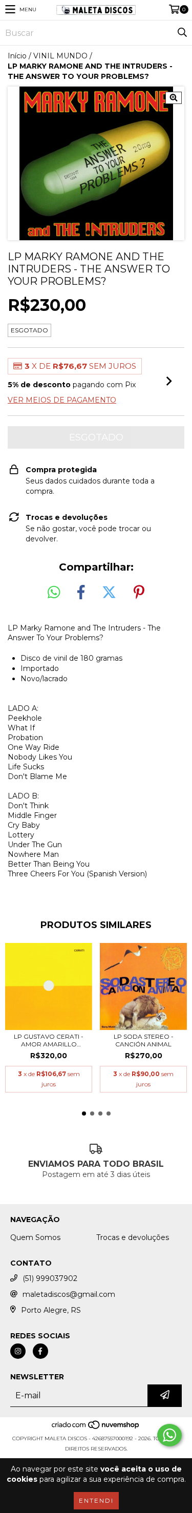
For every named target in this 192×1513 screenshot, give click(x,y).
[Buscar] (182, 33)
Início (17, 55)
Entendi (96, 1500)
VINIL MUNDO (60, 55)
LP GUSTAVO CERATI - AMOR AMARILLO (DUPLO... (48, 1040)
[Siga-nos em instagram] (18, 1351)
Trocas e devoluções (132, 1237)
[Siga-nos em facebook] (40, 1351)
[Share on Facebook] (81, 592)
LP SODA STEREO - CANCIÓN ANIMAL (144, 1040)
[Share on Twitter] (109, 592)
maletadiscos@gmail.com (69, 1294)
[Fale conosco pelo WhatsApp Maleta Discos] (169, 1435)
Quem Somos (35, 1237)
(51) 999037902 (50, 1278)
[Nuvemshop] (96, 1428)
